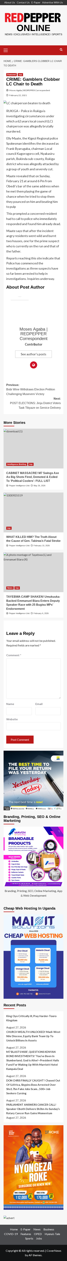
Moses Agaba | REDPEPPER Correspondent (29, 90)
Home (14, 1229)
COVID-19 (11, 1234)
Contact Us (23, 2)
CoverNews (54, 1250)
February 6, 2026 (41, 613)
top (20, 74)
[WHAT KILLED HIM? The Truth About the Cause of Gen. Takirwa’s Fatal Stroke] (33, 512)
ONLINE (33, 28)
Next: (35, 403)
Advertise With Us (52, 2)
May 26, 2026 (39, 486)
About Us (9, 2)
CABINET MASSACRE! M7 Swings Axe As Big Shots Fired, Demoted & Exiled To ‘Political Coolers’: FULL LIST (32, 477)
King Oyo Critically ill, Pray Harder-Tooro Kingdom (31, 1018)
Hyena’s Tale (52, 1234)
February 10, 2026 (42, 545)
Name (10, 703)
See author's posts (33, 354)
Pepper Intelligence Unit (19, 486)
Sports (29, 1238)
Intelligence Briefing (16, 464)
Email (39, 703)
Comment (13, 655)
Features (26, 1234)
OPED (38, 1234)
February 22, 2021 (18, 95)
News (10, 588)
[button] (7, 49)
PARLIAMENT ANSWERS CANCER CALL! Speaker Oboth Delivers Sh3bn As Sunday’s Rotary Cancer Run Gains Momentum (33, 1109)
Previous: (30, 389)
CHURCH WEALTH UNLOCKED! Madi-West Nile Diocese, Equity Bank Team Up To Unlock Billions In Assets (33, 1036)
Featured (11, 74)
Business (48, 1229)
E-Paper (35, 2)
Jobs (39, 1238)
